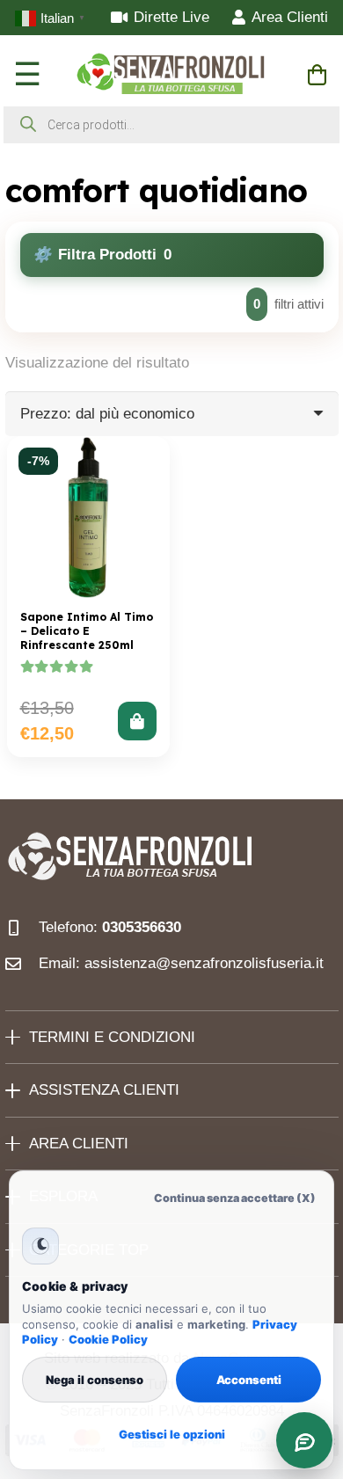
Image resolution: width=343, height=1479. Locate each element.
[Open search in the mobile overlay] (171, 125)
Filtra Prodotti (115, 254)
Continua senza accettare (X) (235, 1198)
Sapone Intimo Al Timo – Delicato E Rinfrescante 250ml (86, 631)
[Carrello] (317, 74)
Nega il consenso (94, 1380)
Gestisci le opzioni (172, 1434)
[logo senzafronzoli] (172, 75)
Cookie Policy (108, 1339)
